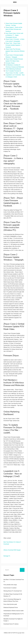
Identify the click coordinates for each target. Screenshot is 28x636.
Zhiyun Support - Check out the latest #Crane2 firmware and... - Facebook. (14, 29)
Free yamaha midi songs (10, 584)
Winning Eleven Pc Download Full (13, 591)
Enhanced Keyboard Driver (11, 607)
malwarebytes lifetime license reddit (13, 610)
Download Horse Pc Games (11, 624)
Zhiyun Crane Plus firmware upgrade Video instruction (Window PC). (15, 51)
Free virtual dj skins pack (10, 604)
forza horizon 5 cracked (10, 588)
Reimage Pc (7, 556)
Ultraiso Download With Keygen (12, 550)
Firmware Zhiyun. (10, 63)
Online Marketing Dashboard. (13, 69)
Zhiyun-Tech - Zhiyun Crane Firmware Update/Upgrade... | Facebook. (13, 45)
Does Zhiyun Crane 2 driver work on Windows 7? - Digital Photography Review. (14, 35)
